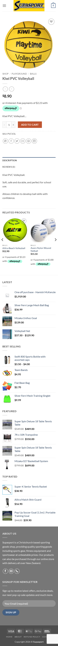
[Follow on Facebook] (5, 571)
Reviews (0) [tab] (8, 167)
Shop (5, 73)
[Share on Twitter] (17, 141)
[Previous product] (11, 88)
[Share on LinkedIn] (34, 141)
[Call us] (17, 571)
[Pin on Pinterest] (28, 141)
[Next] (55, 246)
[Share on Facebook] (11, 141)
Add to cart (30, 124)
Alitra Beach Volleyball (13, 248)
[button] (4, 6)
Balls (33, 73)
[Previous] (3, 246)
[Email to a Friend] (22, 141)
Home (9, 637)
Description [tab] (9, 160)
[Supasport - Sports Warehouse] (29, 5)
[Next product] (5, 88)
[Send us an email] (11, 571)
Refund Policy (32, 637)
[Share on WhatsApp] (5, 141)
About (18, 637)
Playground (19, 73)
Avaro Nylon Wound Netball (41, 249)
